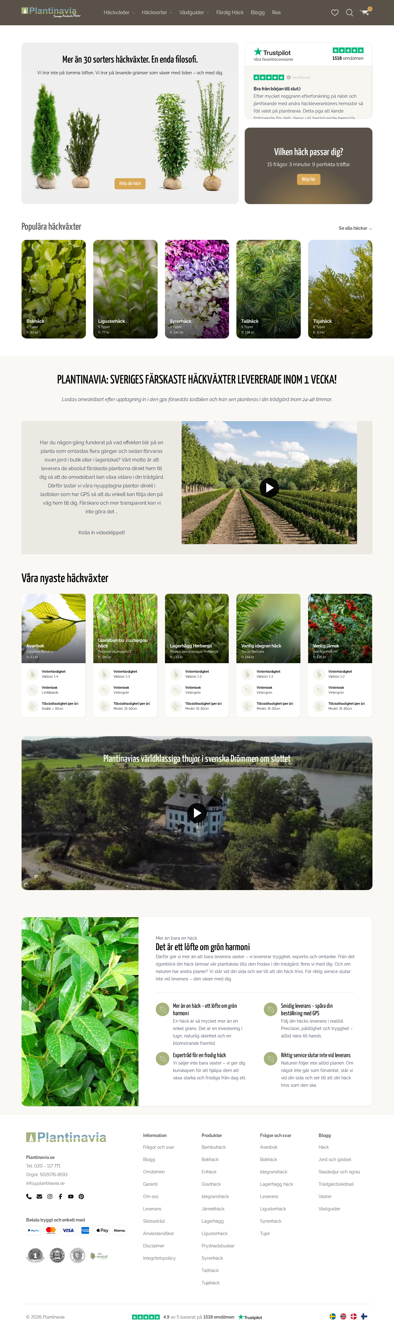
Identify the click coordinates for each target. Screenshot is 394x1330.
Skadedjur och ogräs (339, 1171)
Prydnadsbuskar (218, 1245)
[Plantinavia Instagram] (50, 1196)
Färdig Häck (229, 12)
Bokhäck (210, 1159)
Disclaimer (153, 1245)
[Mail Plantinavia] (39, 1196)
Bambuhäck (214, 1147)
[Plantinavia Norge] (343, 1316)
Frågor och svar (158, 1147)
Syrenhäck (212, 1258)
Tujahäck (210, 1282)
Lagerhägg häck (276, 1184)
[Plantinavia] (51, 12)
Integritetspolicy (159, 1258)
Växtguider (191, 12)
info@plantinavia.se (45, 1182)
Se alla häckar (355, 228)
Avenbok (268, 1147)
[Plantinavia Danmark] (353, 1316)
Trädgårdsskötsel (336, 1184)
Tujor (265, 1233)
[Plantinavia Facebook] (60, 1196)
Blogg (258, 12)
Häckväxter (117, 12)
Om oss (151, 1196)
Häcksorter (154, 12)
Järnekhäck (213, 1208)
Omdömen (154, 1171)
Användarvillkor (158, 1233)
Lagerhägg (213, 1221)
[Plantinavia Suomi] (364, 1316)
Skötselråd (154, 1221)
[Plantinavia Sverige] (332, 1316)
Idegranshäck (215, 1196)
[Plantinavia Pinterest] (81, 1196)
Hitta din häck (130, 183)
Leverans (152, 1208)
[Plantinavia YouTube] (71, 1196)
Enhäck (209, 1171)
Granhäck (211, 1184)
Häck (324, 1147)
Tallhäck (210, 1270)
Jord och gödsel (335, 1159)
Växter (325, 1196)
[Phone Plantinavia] (29, 1196)
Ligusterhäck (214, 1233)
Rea (276, 12)
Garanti (150, 1184)
